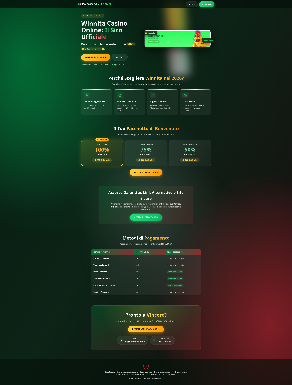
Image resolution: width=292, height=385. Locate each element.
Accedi (192, 4)
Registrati (207, 4)
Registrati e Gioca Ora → (146, 329)
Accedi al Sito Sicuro (146, 217)
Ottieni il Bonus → (95, 57)
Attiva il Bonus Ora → (146, 172)
